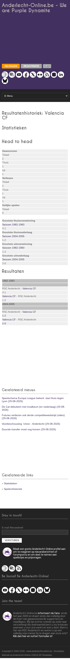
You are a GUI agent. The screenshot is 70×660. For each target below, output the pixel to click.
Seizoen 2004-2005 (13, 236)
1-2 (4, 315)
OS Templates (45, 655)
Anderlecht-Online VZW (24, 655)
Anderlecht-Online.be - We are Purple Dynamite (34, 8)
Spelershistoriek (13, 489)
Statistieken (10, 483)
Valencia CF (29, 288)
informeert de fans (49, 613)
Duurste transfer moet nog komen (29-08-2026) (29, 429)
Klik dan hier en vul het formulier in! (32, 636)
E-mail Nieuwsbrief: (13, 527)
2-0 (4, 323)
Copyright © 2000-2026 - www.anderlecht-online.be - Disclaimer (33, 651)
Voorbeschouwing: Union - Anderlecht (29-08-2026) (31, 423)
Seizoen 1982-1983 (13, 224)
